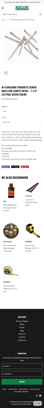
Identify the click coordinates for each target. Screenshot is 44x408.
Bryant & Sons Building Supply (23, 402)
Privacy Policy (13, 389)
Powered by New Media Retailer (21, 404)
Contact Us (22, 340)
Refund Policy (23, 389)
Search (4, 389)
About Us (22, 334)
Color (4, 117)
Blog (22, 331)
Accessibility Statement (21, 391)
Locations (22, 337)
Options (4, 107)
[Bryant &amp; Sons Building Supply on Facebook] (40, 396)
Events (22, 327)
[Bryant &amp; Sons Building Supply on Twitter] (37, 396)
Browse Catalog (22, 321)
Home (3, 20)
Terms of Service (35, 389)
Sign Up (22, 382)
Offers (22, 324)
